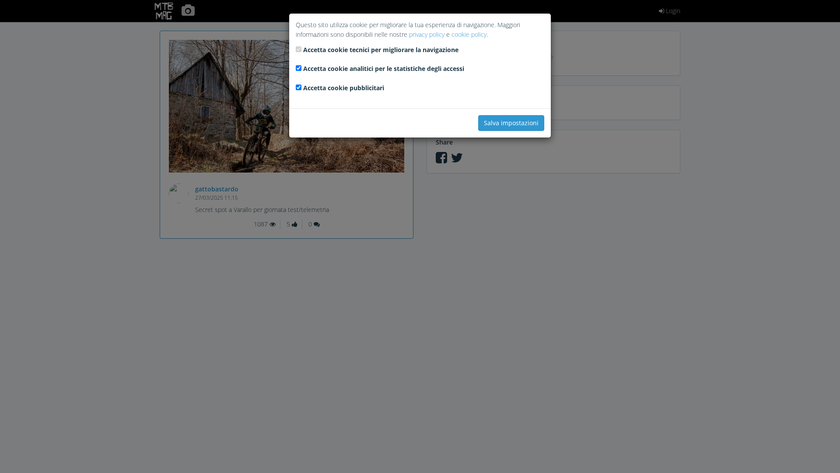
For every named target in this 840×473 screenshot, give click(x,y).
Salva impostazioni (511, 123)
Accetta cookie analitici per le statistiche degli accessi (383, 68)
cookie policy (469, 34)
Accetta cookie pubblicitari (343, 88)
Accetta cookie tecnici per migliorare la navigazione (380, 50)
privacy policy (426, 34)
